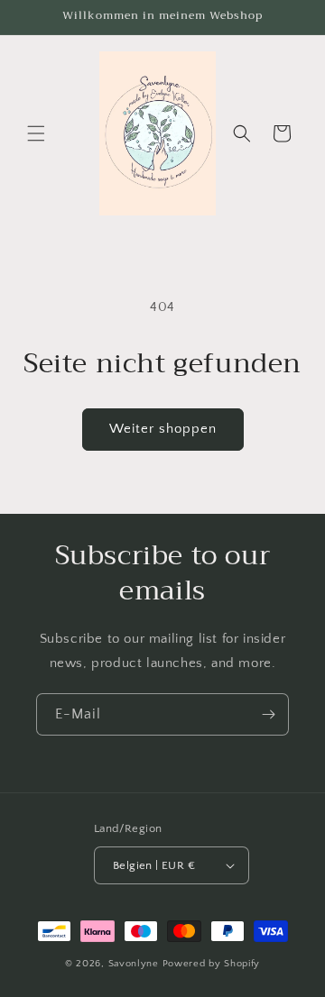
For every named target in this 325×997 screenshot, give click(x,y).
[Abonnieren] (268, 714)
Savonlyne (135, 963)
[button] (36, 133)
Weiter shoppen (163, 428)
